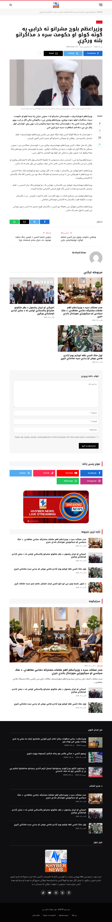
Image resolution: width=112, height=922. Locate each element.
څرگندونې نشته (85, 46)
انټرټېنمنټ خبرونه (49, 915)
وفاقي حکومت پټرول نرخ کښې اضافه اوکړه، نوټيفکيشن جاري (78, 238)
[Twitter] (99, 130)
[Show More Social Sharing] (40, 53)
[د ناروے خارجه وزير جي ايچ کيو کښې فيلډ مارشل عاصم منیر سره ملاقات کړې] (95, 587)
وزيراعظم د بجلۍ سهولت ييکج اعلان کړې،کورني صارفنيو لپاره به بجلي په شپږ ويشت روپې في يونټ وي (49, 740)
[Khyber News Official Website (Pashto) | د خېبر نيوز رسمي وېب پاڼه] (56, 4)
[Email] (99, 137)
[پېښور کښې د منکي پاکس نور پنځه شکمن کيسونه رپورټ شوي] (95, 757)
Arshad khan (79, 252)
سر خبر (99, 22)
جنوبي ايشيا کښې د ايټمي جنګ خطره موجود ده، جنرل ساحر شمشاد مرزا (33, 238)
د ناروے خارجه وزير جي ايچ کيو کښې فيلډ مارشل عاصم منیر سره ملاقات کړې (50, 583)
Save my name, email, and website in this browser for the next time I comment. (55, 437)
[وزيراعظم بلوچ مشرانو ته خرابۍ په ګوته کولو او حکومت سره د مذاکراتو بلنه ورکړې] (56, 82)
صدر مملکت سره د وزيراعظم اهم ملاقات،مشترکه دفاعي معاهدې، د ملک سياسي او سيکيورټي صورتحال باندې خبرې (81, 312)
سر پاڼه (74, 915)
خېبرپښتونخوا (63, 915)
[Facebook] (99, 123)
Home (100, 12)
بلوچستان (36, 915)
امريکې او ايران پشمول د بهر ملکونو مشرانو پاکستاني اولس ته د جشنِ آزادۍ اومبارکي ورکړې (32, 310)
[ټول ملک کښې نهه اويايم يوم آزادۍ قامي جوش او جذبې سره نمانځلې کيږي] (80, 338)
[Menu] (100, 5)
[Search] (11, 5)
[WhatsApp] (99, 144)
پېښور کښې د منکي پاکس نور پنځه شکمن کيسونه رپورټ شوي (56, 753)
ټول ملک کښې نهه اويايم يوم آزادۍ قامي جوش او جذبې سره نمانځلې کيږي (81, 357)
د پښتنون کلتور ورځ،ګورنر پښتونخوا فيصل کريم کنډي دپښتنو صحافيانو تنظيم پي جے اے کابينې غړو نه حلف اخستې (48, 770)
